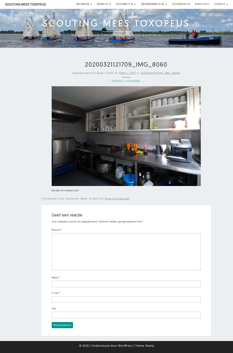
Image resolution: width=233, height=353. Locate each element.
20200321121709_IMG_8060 (160, 73)
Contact (219, 4)
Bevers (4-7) (104, 4)
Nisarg (150, 346)
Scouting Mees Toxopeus (25, 4)
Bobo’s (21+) (202, 4)
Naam (56, 278)
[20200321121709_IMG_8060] (126, 137)
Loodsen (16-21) (181, 4)
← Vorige (115, 81)
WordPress (125, 346)
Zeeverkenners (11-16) (152, 4)
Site (54, 308)
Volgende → (135, 81)
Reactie (57, 230)
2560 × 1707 (127, 73)
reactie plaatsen (117, 199)
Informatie (82, 4)
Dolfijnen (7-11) (124, 4)
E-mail (56, 293)
